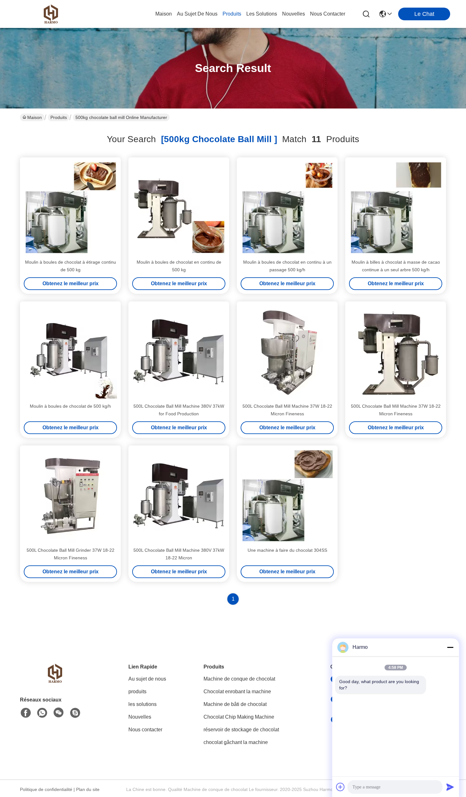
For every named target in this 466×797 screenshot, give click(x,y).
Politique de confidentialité (46, 789)
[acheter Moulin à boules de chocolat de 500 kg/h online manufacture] (70, 351)
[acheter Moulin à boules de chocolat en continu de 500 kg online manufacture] (178, 207)
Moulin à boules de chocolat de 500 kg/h (70, 406)
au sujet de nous (197, 13)
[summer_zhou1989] (75, 713)
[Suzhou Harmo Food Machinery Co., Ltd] (51, 13)
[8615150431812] (42, 713)
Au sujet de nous (147, 679)
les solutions (261, 13)
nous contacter (327, 13)
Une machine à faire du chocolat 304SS (287, 550)
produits (232, 13)
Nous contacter (145, 729)
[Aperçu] (55, 681)
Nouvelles (139, 717)
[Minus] (450, 647)
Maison (163, 13)
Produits (58, 117)
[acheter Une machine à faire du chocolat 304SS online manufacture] (287, 496)
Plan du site (88, 789)
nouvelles (293, 13)
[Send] (450, 787)
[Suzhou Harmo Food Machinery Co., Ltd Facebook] (25, 713)
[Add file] (340, 787)
